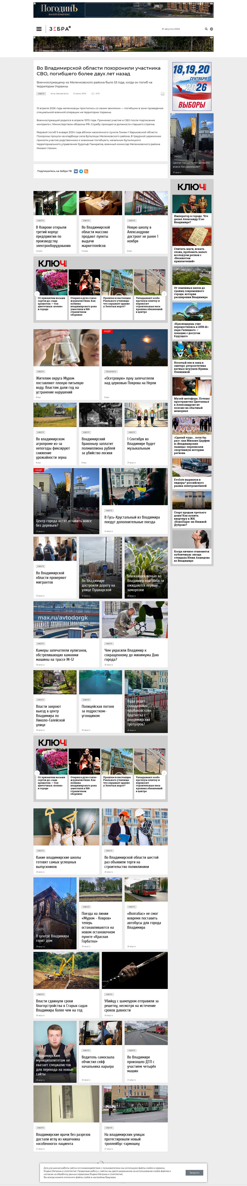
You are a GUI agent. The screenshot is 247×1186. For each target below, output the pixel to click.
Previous (37, 294)
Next (164, 294)
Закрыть (194, 1172)
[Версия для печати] (162, 94)
